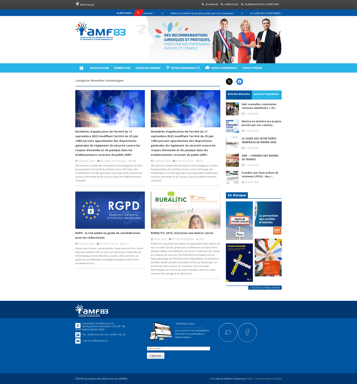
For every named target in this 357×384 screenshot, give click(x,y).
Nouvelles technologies (113, 160)
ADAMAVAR (211, 4)
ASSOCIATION (99, 68)
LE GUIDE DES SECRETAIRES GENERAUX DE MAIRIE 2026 (266, 13)
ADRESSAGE (231, 4)
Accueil (81, 68)
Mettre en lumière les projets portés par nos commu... (261, 123)
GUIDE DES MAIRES (148, 68)
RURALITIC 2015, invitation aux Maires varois (182, 233)
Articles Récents (239, 94)
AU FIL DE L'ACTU (185, 160)
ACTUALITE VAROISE (183, 239)
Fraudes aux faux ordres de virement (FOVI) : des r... (260, 174)
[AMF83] (100, 40)
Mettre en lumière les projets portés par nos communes (188, 13)
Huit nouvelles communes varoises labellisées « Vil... (259, 106)
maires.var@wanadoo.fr (95, 340)
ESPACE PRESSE (252, 68)
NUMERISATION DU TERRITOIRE (262, 4)
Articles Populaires (266, 94)
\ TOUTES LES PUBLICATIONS (265, 287)
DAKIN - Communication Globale (264, 378)
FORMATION (122, 68)
